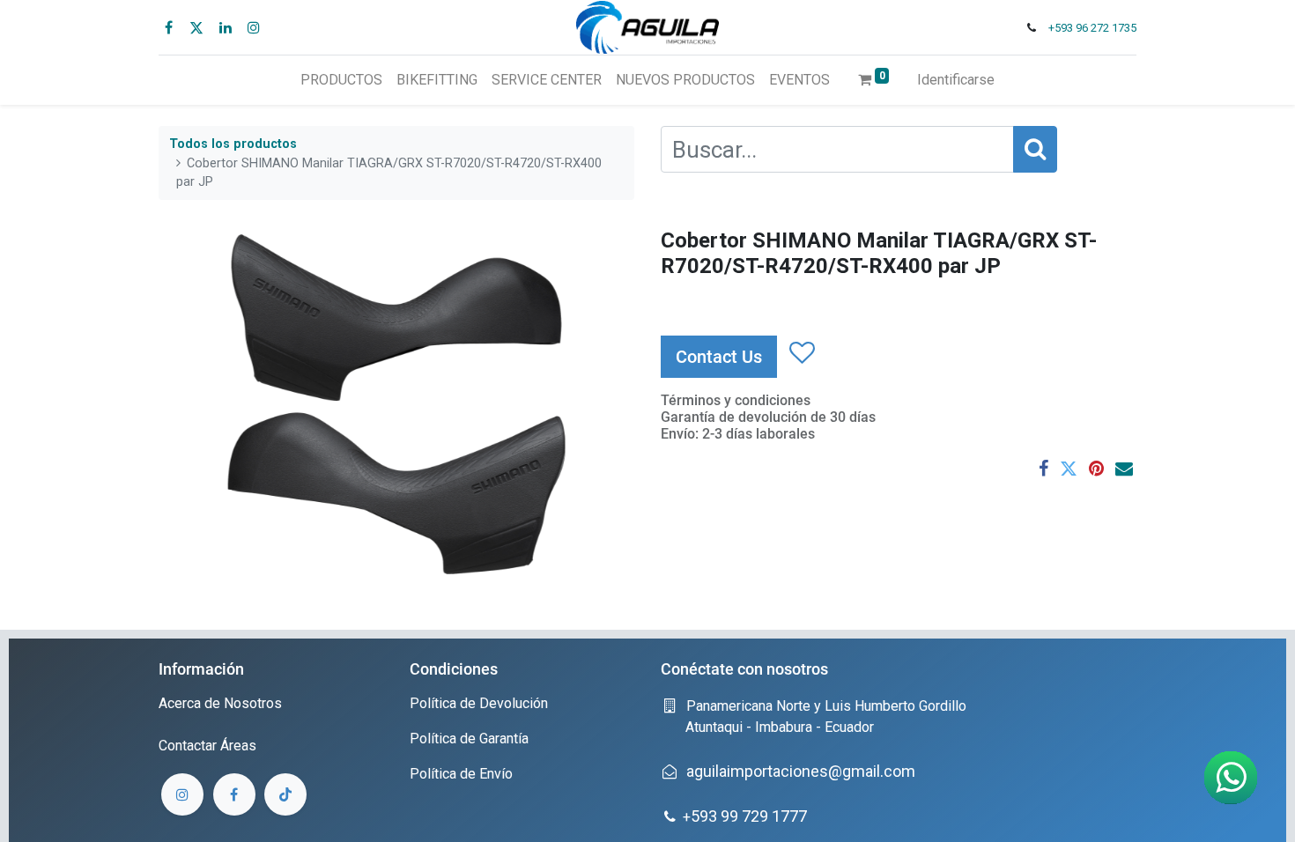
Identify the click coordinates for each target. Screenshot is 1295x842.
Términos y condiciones (735, 400)
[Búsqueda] (1035, 149)
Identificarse (956, 79)
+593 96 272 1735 (1092, 27)
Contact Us (719, 356)
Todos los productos (233, 144)
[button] (801, 353)
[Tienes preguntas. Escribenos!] (1230, 777)
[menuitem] (341, 80)
